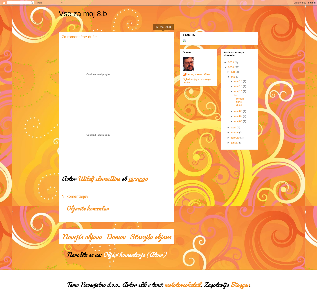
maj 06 (238, 121)
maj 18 (238, 81)
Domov (115, 236)
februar (235, 137)
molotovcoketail (182, 284)
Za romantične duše (239, 100)
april (234, 127)
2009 (231, 62)
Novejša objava (81, 236)
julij (233, 71)
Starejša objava (150, 236)
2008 (231, 67)
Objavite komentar (87, 208)
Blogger (239, 284)
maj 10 (238, 91)
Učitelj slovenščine (198, 74)
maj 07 (238, 116)
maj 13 (238, 86)
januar (235, 142)
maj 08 (238, 111)
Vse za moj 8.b (83, 14)
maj (233, 76)
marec (235, 132)
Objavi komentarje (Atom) (134, 254)
